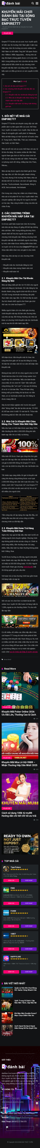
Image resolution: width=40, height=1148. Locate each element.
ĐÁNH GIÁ (11, 880)
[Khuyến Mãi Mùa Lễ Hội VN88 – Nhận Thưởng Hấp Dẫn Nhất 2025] (20, 741)
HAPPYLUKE (16, 957)
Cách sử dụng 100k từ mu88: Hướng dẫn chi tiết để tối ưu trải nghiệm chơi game (19, 816)
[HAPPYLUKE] (6, 961)
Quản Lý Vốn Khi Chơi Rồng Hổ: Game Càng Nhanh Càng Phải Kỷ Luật (26, 990)
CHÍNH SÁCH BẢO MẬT (11, 1098)
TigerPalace (16, 867)
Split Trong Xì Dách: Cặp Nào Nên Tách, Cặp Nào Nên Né (26, 1003)
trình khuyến (28, 567)
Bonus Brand (7, 659)
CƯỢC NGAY (28, 880)
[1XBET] (6, 938)
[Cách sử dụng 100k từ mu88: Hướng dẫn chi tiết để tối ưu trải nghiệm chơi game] (20, 791)
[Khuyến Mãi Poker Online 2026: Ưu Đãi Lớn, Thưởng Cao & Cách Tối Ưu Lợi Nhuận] (20, 690)
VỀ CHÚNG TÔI (7, 1095)
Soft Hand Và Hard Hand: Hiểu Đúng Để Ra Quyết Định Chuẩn (26, 1028)
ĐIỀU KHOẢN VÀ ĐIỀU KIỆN (12, 1102)
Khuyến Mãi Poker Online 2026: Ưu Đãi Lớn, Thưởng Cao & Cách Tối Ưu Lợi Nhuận (19, 714)
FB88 (13, 888)
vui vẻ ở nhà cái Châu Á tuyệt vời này (24, 652)
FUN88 (13, 911)
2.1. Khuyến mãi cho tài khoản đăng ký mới (21, 95)
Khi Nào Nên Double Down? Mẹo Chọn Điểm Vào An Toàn (25, 1015)
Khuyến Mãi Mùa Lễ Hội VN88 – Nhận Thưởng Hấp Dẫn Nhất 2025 (19, 764)
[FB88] (6, 892)
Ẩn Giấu (23, 81)
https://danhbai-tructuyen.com (21, 1117)
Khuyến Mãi (7, 33)
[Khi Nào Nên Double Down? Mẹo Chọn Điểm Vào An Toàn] (7, 1023)
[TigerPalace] (6, 871)
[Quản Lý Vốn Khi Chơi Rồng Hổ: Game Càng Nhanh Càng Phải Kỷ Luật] (7, 997)
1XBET (13, 934)
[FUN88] (6, 915)
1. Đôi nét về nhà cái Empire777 (14, 86)
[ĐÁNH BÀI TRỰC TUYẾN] (11, 3)
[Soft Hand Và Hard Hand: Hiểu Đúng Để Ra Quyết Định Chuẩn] (7, 1035)
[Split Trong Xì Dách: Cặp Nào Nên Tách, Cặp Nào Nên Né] (7, 1010)
